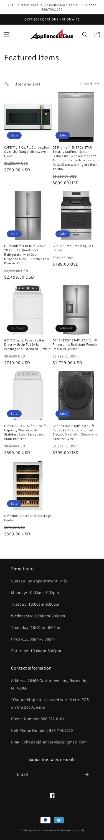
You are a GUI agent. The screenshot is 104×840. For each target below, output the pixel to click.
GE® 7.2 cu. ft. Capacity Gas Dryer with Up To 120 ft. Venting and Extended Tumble (27, 344)
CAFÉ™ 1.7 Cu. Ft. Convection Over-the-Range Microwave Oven (26, 151)
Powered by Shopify (72, 830)
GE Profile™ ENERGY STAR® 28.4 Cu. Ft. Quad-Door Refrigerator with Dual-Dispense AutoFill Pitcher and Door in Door (26, 254)
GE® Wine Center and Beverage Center (27, 518)
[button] (7, 34)
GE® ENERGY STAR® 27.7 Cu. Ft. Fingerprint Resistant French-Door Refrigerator (75, 344)
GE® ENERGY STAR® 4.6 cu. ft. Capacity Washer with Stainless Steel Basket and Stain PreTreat (25, 432)
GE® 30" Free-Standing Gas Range (73, 248)
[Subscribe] (86, 774)
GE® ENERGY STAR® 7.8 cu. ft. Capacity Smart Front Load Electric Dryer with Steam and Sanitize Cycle (75, 432)
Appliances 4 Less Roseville (44, 830)
